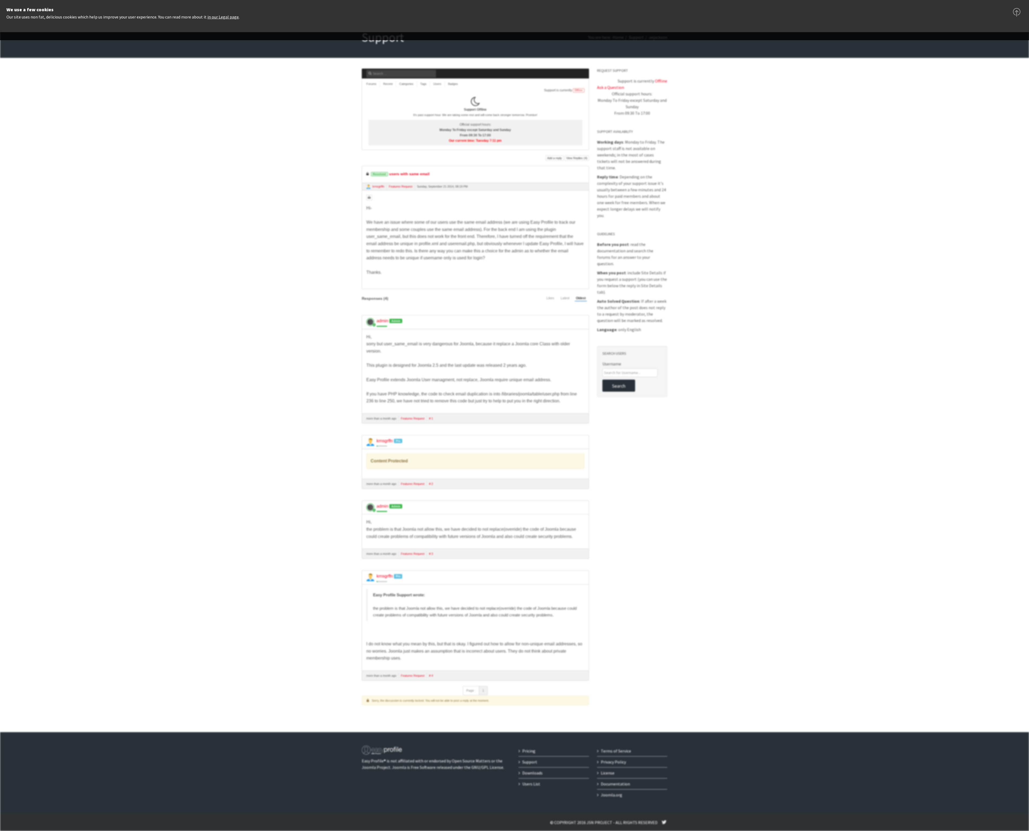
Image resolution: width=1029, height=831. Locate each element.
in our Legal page (223, 17)
